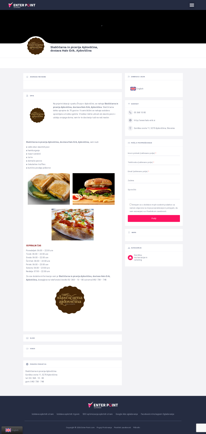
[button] (191, 5)
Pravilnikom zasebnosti (156, 211)
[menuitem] (137, 89)
